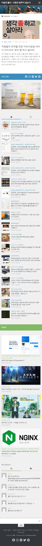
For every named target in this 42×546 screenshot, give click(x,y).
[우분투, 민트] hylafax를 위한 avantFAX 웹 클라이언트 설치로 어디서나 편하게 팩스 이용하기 (25, 149)
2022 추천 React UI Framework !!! (13, 360)
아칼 (16, 42)
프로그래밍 (9, 358)
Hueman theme (31, 535)
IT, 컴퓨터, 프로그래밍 (7, 449)
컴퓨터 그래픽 (22, 122)
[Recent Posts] (30, 117)
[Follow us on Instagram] (29, 76)
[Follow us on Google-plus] (33, 76)
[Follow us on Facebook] (26, 76)
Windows (14, 122)
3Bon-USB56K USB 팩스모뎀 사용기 (23, 160)
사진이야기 (14, 179)
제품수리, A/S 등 (15, 212)
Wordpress (15, 201)
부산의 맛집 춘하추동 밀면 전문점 (22, 237)
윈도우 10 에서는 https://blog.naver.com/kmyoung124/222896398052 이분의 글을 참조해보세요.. (24, 478)
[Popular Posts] (11, 117)
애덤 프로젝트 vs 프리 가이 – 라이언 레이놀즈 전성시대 (20, 389)
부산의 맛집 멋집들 (16, 234)
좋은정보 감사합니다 (15, 510)
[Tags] (30, 469)
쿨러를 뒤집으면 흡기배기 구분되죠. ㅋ (21, 503)
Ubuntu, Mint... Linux (18, 311)
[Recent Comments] (11, 469)
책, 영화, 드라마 (7, 42)
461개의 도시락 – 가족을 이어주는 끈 (14, 422)
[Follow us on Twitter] (36, 76)
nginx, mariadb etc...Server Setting (23, 144)
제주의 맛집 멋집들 (16, 289)
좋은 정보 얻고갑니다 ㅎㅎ (17, 496)
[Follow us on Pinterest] (39, 76)
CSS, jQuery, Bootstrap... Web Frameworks (16, 356)
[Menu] (39, 2)
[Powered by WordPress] (14, 535)
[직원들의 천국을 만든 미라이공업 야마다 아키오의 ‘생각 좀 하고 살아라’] (21, 29)
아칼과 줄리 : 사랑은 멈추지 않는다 (16, 2)
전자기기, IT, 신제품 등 (17, 133)
